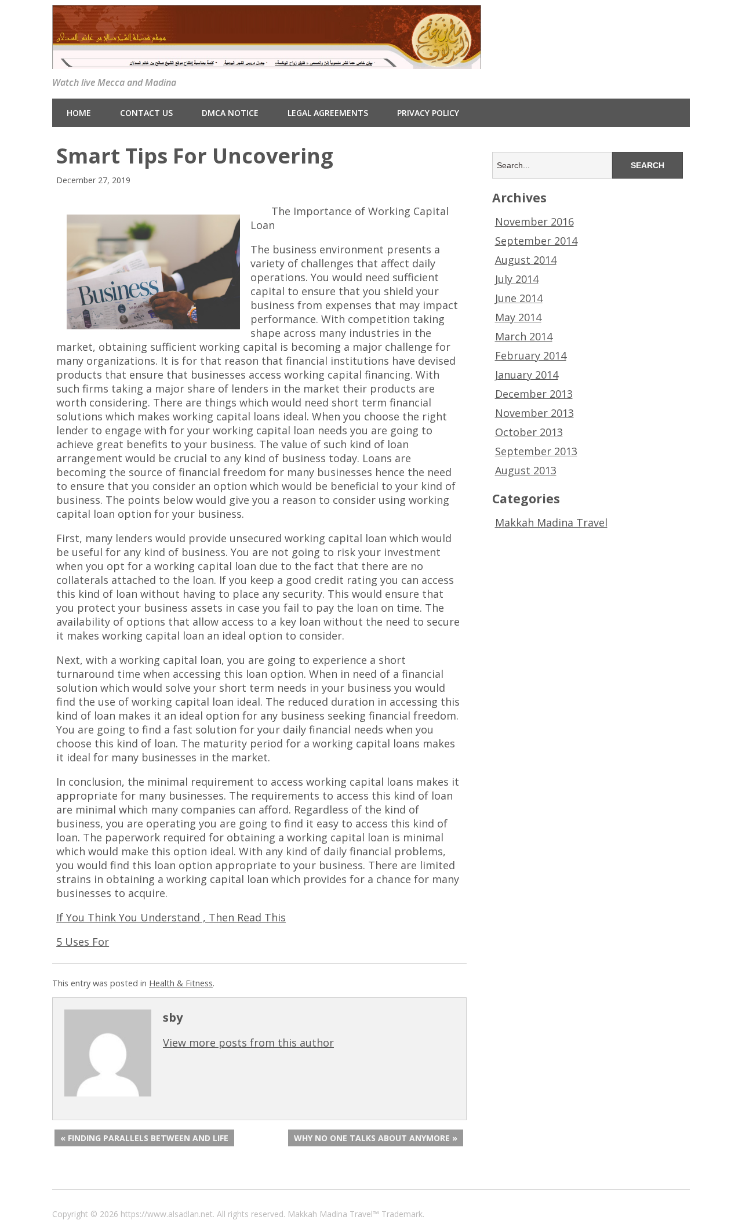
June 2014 (519, 298)
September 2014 (536, 241)
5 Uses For (82, 942)
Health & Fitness (181, 983)
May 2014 (518, 317)
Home (79, 112)
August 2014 (525, 260)
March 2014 (523, 336)
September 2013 (536, 451)
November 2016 (534, 221)
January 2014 (526, 375)
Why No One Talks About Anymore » (375, 1137)
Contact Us (146, 112)
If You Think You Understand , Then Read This (171, 917)
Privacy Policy (428, 112)
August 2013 (525, 470)
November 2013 (534, 413)
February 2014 (530, 355)
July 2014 (517, 279)
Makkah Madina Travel (551, 522)
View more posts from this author (248, 1043)
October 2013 (529, 432)
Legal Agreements (328, 112)
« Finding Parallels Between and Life (144, 1137)
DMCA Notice (230, 112)
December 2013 (534, 394)
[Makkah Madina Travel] (266, 60)
